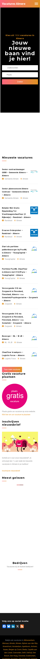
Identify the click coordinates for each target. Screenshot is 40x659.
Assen (5, 649)
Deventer (21, 656)
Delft (24, 653)
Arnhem (34, 646)
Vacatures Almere (13, 3)
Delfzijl (29, 653)
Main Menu (36, 3)
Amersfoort (7, 646)
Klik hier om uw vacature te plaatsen (16, 415)
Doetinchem (30, 656)
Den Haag (14, 656)
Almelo (12, 643)
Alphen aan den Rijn (30, 643)
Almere (18, 643)
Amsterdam (16, 646)
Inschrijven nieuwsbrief (11, 471)
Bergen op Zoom (15, 649)
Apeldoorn (26, 646)
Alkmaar (5, 643)
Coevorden (17, 653)
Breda (24, 649)
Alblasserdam (29, 640)
